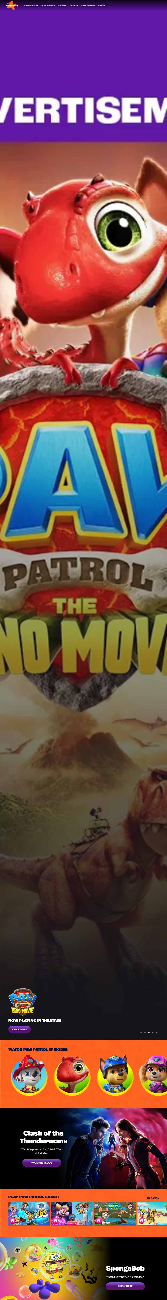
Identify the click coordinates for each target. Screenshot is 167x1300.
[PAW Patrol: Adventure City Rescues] (29, 1213)
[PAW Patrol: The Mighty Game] (72, 1213)
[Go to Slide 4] (152, 1032)
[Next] (163, 1075)
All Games (153, 1198)
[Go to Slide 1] (141, 1032)
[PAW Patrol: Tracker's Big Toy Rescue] (115, 1213)
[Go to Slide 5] (156, 1032)
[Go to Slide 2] (145, 1032)
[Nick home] (12, 5)
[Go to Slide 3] (149, 1032)
